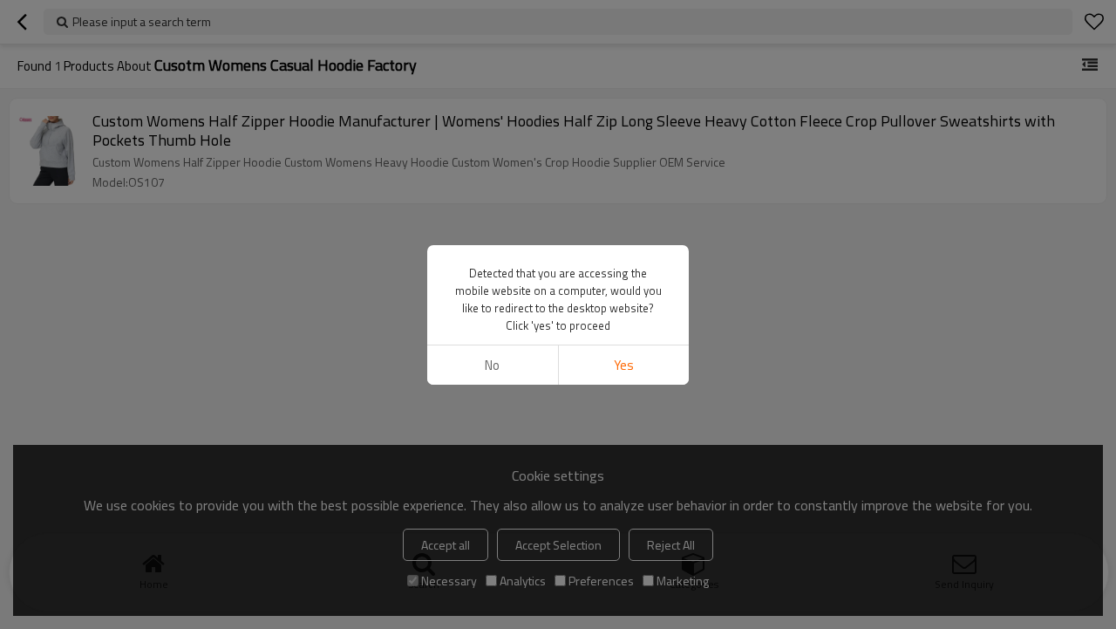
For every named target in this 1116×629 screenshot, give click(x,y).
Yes (624, 365)
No (492, 365)
